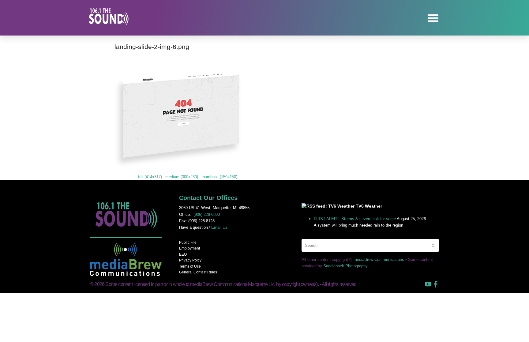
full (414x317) (150, 177)
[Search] (370, 245)
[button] (433, 18)
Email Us (219, 227)
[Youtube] (428, 284)
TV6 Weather (369, 206)
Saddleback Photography (345, 266)
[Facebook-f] (435, 284)
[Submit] (433, 245)
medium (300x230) (181, 177)
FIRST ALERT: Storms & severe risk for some (355, 218)
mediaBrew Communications (379, 259)
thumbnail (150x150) (219, 177)
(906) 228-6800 (206, 214)
